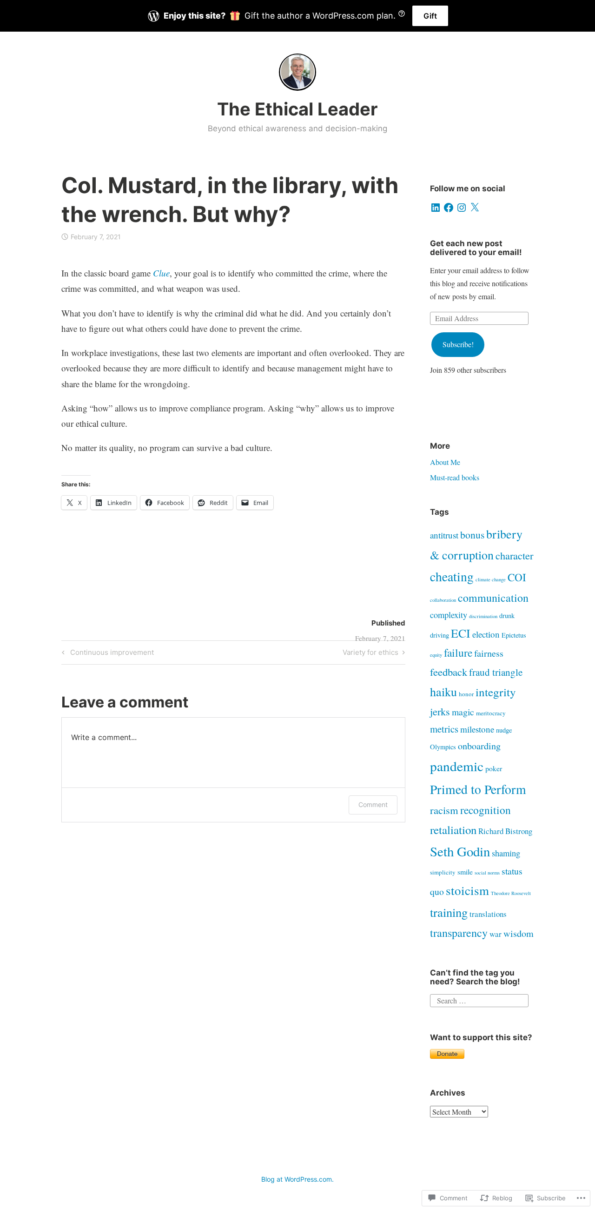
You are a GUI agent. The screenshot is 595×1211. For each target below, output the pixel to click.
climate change (491, 579)
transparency (459, 932)
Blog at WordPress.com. (297, 1179)
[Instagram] (461, 207)
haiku (443, 691)
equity (436, 655)
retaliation (453, 829)
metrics (444, 728)
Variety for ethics (370, 653)
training (449, 912)
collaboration (443, 600)
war (495, 933)
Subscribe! (458, 344)
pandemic (456, 766)
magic (463, 712)
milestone (477, 729)
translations (488, 913)
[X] (474, 207)
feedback (448, 672)
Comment (373, 804)
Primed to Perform (478, 789)
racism (444, 810)
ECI (460, 633)
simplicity (443, 872)
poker (493, 768)
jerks (440, 711)
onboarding (479, 746)
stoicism (467, 890)
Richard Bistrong (505, 831)
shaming (506, 853)
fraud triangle (495, 672)
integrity (496, 692)
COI (517, 577)
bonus (472, 534)
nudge (504, 730)
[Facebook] (448, 207)
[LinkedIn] (435, 207)
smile (465, 871)
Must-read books (454, 477)
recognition (485, 809)
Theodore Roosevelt (511, 893)
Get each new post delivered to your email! (476, 248)
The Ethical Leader (297, 109)
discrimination (483, 616)
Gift (430, 15)
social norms (487, 872)
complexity (448, 614)
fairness (488, 653)
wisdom (518, 933)
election (486, 634)
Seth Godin (460, 851)
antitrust (444, 535)
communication (493, 597)
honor (466, 694)
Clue (161, 273)
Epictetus (514, 635)
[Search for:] (479, 999)
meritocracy (491, 713)
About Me (445, 462)
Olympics (443, 746)
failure (458, 652)
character (514, 555)
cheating (452, 576)
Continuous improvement (106, 653)
